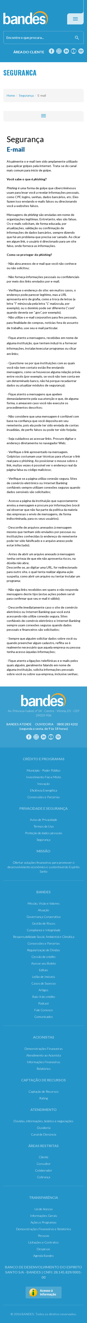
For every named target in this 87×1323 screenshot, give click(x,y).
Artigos (43, 990)
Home (11, 95)
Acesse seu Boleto (43, 963)
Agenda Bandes (43, 1255)
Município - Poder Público (43, 770)
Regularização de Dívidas (43, 950)
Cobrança (43, 1177)
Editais (43, 970)
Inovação (43, 784)
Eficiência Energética (43, 790)
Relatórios (44, 1068)
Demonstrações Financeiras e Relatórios (43, 1229)
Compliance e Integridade (43, 930)
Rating (43, 1098)
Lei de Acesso (44, 1209)
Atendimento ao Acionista (43, 1055)
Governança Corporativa (43, 917)
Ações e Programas (43, 1222)
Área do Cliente (28, 52)
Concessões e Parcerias (43, 797)
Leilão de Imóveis (43, 977)
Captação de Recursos (44, 1091)
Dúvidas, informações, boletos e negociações (43, 1121)
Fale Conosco (43, 1010)
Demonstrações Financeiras (44, 1048)
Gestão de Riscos (43, 923)
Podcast (43, 1003)
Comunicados (43, 1017)
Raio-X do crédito (43, 997)
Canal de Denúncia (43, 1134)
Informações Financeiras (43, 1062)
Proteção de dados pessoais (43, 833)
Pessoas (43, 1235)
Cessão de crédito (43, 957)
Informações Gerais (43, 1216)
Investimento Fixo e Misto (43, 777)
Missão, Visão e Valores (44, 903)
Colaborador (43, 1170)
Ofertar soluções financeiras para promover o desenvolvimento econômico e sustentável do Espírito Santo (44, 867)
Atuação (43, 910)
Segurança (26, 95)
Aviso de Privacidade (43, 820)
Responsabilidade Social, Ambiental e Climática (43, 937)
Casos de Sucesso (43, 983)
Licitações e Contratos (43, 1242)
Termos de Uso (43, 826)
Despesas (43, 1249)
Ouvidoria (43, 1128)
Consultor (44, 1164)
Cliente (43, 1157)
